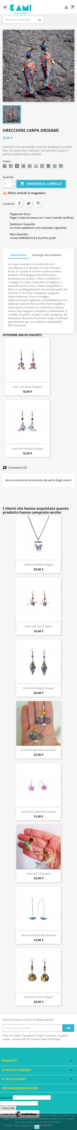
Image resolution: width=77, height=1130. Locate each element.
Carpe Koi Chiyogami (38, 873)
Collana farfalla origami (38, 564)
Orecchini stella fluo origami (38, 811)
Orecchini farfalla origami (27, 448)
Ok (36, 1126)
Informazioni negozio (20, 1088)
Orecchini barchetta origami (38, 935)
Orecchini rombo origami (38, 688)
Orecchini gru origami (38, 626)
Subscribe (6, 1097)
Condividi (19, 203)
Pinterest (38, 203)
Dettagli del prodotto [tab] (46, 255)
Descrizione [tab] (18, 255)
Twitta (28, 203)
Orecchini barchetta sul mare (38, 750)
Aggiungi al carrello (41, 184)
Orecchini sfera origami (38, 997)
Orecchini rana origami (27, 386)
